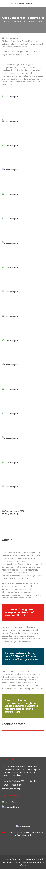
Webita (23, 865)
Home (7, 21)
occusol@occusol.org (11, 789)
